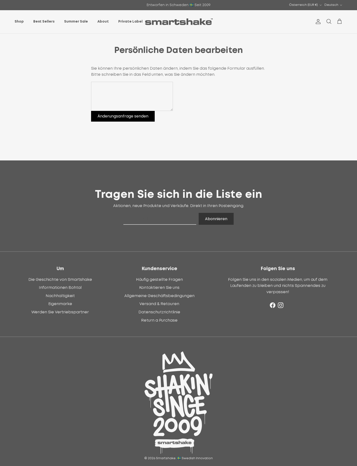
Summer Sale (76, 21)
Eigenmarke (60, 304)
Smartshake (166, 458)
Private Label (130, 21)
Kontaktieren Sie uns (159, 288)
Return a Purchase (159, 320)
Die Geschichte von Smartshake (60, 280)
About (103, 21)
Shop (19, 21)
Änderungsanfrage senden (122, 116)
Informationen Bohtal (60, 288)
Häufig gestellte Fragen (159, 280)
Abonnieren (216, 219)
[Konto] (317, 22)
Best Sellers (44, 21)
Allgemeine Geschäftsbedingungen (159, 296)
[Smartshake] (178, 21)
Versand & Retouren (159, 304)
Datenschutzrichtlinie (159, 312)
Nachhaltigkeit (60, 296)
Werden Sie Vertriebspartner (60, 312)
